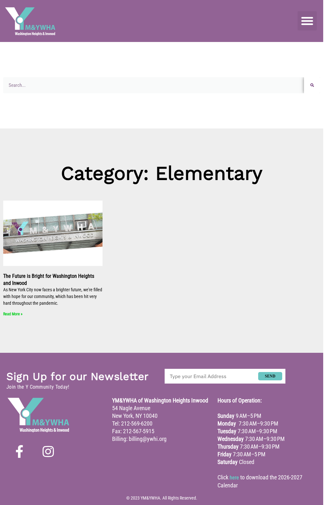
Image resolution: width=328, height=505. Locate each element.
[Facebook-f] (19, 451)
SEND (270, 376)
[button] (307, 20)
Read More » (12, 314)
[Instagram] (48, 451)
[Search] (312, 85)
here (234, 478)
